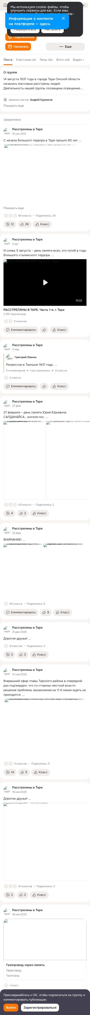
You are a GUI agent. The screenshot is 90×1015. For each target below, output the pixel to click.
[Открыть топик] (45, 140)
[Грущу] (10, 215)
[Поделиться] (44, 329)
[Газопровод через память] (45, 949)
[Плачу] (10, 321)
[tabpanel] (45, 557)
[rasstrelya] (6, 131)
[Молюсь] (10, 504)
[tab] (7, 59)
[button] (21, 37)
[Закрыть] (63, 18)
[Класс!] (6, 215)
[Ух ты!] (14, 215)
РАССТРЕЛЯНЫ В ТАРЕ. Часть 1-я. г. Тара (33, 310)
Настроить (52, 29)
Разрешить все (25, 29)
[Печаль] (14, 886)
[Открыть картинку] (24, 460)
